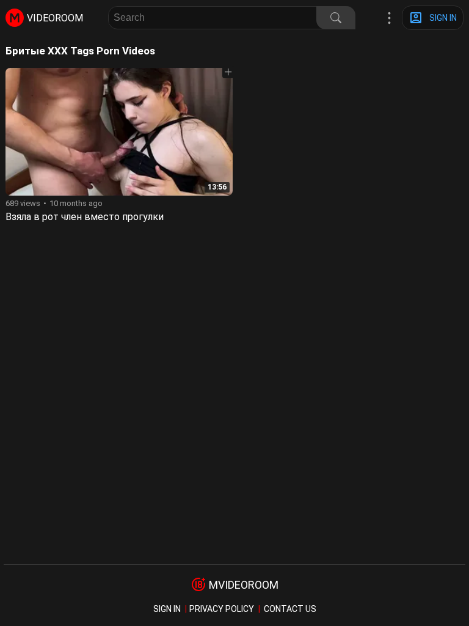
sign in (167, 609)
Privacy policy (221, 609)
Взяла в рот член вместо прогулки (84, 217)
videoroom (55, 18)
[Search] (335, 17)
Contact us (290, 609)
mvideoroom (243, 584)
